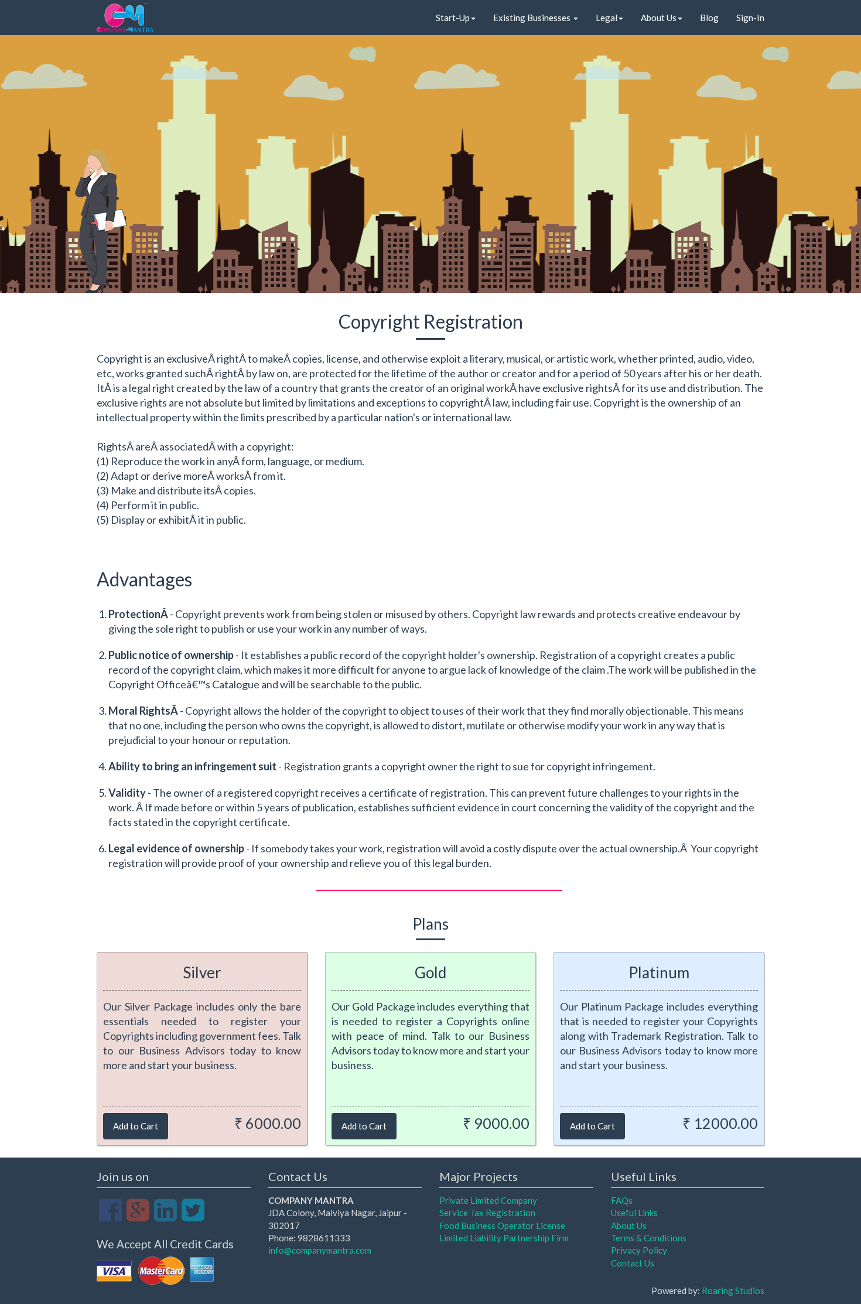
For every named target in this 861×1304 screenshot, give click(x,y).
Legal (606, 17)
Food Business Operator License (502, 1225)
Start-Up (453, 17)
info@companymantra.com (319, 1250)
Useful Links (634, 1212)
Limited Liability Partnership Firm (504, 1238)
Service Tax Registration (487, 1212)
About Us (658, 17)
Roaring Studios (733, 1290)
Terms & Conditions (648, 1238)
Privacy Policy (639, 1250)
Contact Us (632, 1263)
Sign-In (750, 17)
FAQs (622, 1200)
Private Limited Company (488, 1200)
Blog (709, 17)
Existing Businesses (532, 17)
